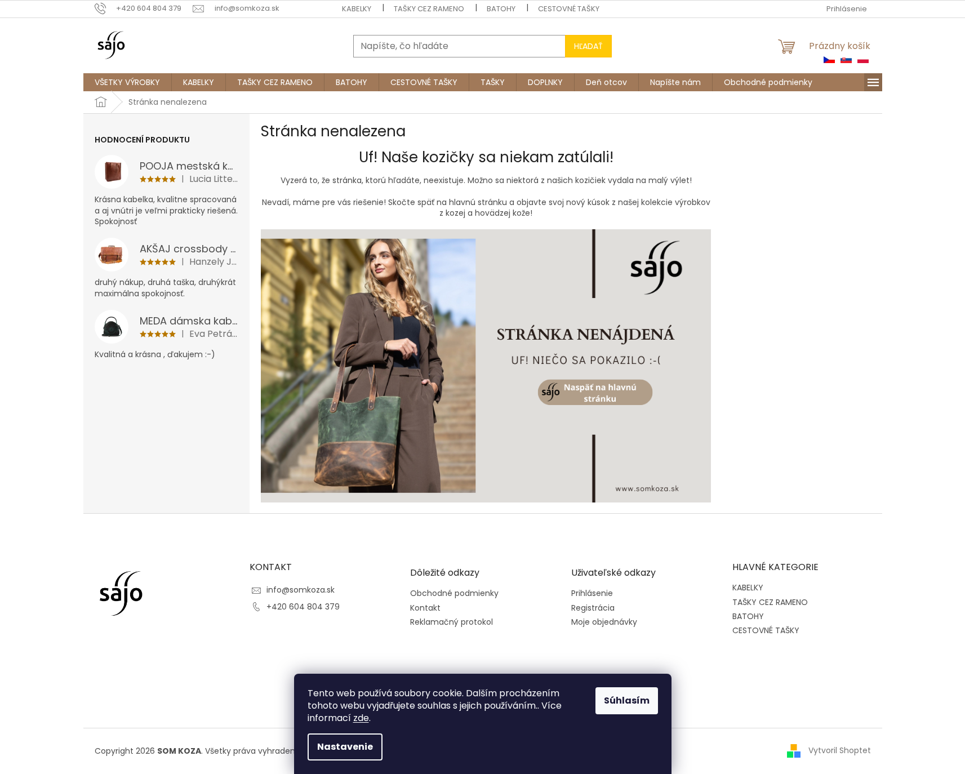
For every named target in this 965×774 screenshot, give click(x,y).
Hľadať (588, 46)
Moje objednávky (604, 622)
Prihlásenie (592, 593)
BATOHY (501, 8)
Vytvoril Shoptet (839, 750)
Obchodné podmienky (454, 593)
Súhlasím (627, 700)
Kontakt (425, 608)
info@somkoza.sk (300, 589)
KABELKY (356, 8)
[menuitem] (127, 82)
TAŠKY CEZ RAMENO (429, 8)
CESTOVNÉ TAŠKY (568, 8)
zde (361, 717)
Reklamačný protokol (451, 622)
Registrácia (593, 608)
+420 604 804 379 (303, 606)
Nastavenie (345, 746)
